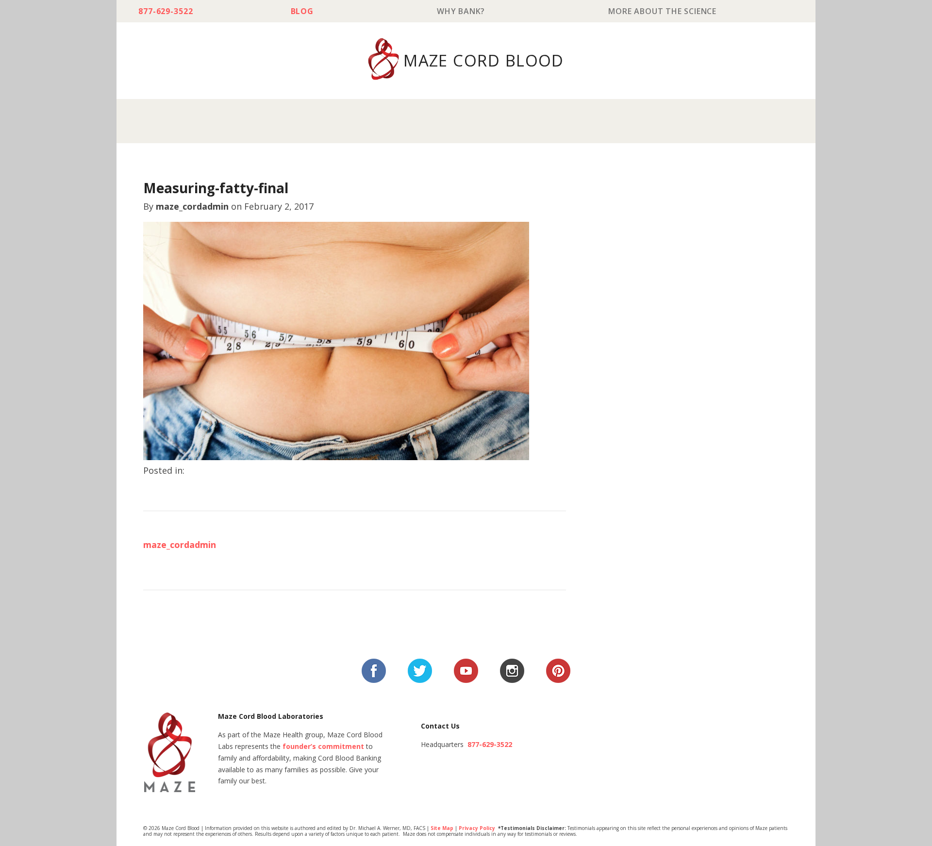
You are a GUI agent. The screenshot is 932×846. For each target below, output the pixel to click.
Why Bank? (461, 11)
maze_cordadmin (192, 206)
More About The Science (662, 11)
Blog (302, 11)
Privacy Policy (477, 828)
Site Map (442, 828)
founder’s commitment (323, 746)
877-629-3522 (165, 11)
